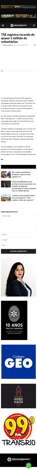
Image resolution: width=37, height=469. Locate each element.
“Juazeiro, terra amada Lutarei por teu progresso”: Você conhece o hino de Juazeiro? (23, 198)
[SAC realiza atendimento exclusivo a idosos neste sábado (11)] (6, 174)
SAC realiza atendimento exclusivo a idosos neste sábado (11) (21, 174)
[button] (34, 25)
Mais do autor (27, 166)
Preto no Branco (8, 45)
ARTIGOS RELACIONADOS (13, 166)
